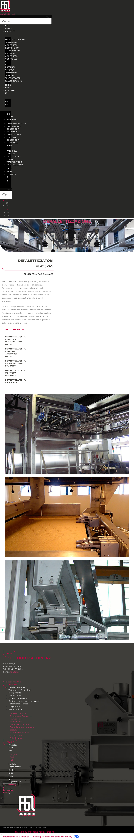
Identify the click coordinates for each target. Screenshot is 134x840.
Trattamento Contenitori (12, 43)
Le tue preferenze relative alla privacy (52, 836)
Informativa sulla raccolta (16, 836)
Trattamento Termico (12, 74)
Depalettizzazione (15, 39)
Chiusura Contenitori (11, 54)
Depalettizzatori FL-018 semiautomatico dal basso (15, 363)
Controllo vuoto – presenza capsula (25, 701)
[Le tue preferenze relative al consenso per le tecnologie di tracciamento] (2, 630)
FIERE (9, 171)
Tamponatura (12, 50)
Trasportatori (13, 78)
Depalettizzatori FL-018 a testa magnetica (15, 372)
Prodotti (10, 31)
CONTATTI (10, 90)
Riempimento (12, 48)
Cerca (49, 17)
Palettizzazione (13, 81)
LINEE (9, 169)
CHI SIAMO (10, 115)
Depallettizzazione (67, 221)
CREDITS (50, 832)
